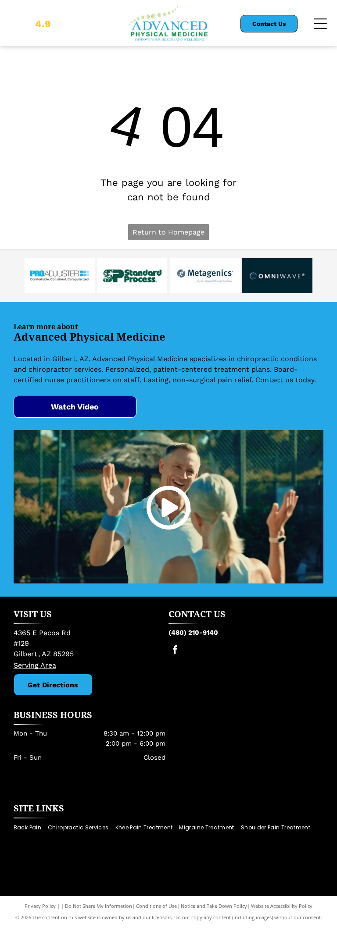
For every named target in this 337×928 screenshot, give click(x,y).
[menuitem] (31, 828)
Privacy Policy (40, 906)
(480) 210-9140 (193, 632)
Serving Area (35, 665)
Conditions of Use (156, 906)
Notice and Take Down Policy (214, 906)
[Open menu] (320, 23)
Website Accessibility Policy (281, 906)
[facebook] (175, 650)
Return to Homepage (168, 232)
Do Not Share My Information (98, 906)
